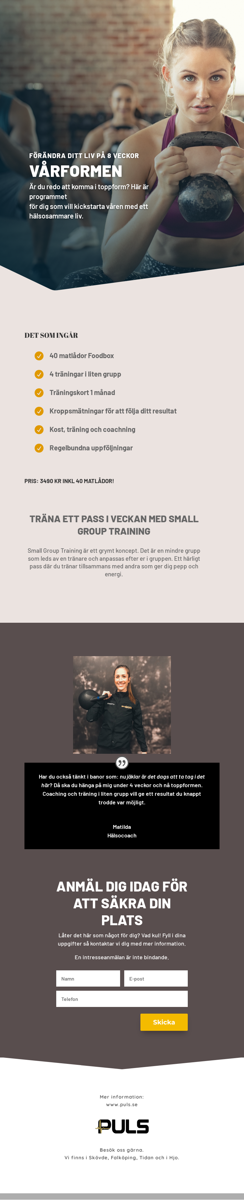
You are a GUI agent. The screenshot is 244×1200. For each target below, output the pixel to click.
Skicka (164, 1022)
